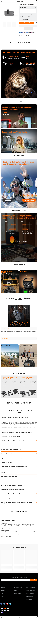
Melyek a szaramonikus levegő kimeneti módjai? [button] (12, 458)
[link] (36, 23)
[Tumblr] (24, 35)
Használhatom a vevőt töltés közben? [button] (9, 476)
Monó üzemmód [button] (5, 328)
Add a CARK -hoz (26, 22)
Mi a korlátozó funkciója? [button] (6, 462)
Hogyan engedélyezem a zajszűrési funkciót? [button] (11, 449)
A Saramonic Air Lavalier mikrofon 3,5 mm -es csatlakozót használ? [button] (16, 432)
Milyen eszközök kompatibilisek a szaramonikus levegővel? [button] (14, 466)
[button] (28, 28)
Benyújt (34, 579)
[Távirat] (26, 35)
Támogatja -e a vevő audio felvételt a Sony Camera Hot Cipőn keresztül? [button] (15, 471)
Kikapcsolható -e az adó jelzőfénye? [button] (9, 453)
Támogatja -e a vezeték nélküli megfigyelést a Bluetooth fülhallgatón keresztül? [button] (16, 503)
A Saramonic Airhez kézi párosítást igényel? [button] (11, 436)
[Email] (28, 35)
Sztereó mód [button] (5, 338)
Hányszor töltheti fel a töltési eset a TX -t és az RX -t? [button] (13, 485)
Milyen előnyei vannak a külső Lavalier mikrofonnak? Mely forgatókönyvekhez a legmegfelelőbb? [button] (14, 418)
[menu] (1, 1)
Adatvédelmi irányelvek (23, 577)
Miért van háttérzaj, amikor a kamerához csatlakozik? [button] (13, 498)
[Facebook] (19, 35)
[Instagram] (4, 604)
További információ (28, 10)
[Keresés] (3, 1)
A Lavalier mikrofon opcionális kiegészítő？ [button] (11, 493)
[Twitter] (21, 35)
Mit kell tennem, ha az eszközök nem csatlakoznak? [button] (12, 440)
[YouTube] (7, 604)
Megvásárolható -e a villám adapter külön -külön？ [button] (12, 489)
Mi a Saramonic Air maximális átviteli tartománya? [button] (12, 481)
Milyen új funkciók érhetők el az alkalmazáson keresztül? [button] (14, 445)
